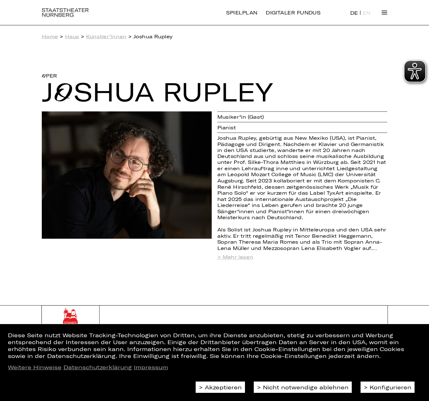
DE (354, 12)
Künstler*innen (106, 36)
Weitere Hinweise (35, 367)
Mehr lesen (238, 257)
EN (367, 12)
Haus (72, 36)
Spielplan (241, 12)
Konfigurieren (390, 387)
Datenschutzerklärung (97, 367)
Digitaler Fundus (293, 12)
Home (50, 36)
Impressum (151, 367)
